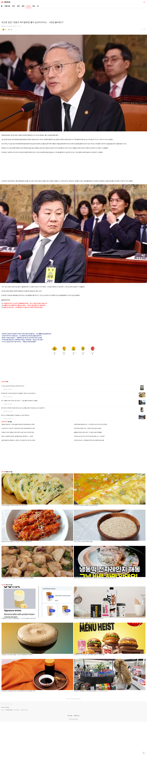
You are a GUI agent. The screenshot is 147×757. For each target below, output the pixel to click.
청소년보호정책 (16, 709)
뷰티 (13, 6)
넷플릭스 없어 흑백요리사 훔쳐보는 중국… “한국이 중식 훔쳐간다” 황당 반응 (24, 305)
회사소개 (2, 709)
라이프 (28, 6)
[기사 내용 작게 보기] (142, 30)
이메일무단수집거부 (24, 709)
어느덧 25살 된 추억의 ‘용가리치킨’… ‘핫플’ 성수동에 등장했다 (19, 341)
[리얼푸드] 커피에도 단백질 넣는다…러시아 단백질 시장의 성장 (19, 618)
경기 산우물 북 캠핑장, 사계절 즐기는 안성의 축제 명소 (16, 415)
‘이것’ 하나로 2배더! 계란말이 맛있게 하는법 (85, 505)
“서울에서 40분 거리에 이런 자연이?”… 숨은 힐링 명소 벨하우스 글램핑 (20, 400)
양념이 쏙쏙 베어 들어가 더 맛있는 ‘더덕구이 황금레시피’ (17, 541)
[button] (143, 753)
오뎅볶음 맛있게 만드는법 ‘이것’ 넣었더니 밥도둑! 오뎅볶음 (17, 577)
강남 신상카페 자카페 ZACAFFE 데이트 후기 (13, 386)
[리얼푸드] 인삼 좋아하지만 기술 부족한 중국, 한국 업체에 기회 (18, 691)
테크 (34, 6)
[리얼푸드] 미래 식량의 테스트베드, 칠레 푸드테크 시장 (88, 618)
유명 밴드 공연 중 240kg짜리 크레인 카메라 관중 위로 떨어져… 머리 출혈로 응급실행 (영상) (26, 333)
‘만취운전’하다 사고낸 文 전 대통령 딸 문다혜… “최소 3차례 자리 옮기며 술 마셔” (26, 303)
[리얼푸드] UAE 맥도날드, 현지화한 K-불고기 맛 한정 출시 (89, 654)
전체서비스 (77, 715)
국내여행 (5, 404)
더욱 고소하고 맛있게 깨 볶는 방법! (83, 541)
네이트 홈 (70, 715)
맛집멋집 (5, 389)
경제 (23, 6)
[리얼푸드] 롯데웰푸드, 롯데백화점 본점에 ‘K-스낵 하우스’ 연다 (91, 691)
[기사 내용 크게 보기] (144, 29)
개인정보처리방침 (9, 709)
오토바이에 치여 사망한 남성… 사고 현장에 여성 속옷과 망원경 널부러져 (21, 335)
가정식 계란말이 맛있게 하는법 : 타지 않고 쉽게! (14, 505)
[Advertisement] (73, 13)
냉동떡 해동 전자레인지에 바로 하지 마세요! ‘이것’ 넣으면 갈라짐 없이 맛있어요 (95, 577)
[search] (144, 2)
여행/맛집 (7, 6)
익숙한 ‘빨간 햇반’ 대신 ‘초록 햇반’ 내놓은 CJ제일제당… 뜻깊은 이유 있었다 (22, 339)
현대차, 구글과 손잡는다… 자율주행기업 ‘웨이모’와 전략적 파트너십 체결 (22, 337)
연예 (18, 6)
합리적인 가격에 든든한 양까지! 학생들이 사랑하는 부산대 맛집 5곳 (19, 393)
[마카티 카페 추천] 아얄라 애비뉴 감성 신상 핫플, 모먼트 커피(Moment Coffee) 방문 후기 (24, 408)
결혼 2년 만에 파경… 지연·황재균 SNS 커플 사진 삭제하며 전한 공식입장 (23, 307)
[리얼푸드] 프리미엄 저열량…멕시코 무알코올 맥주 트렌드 (17, 654)
